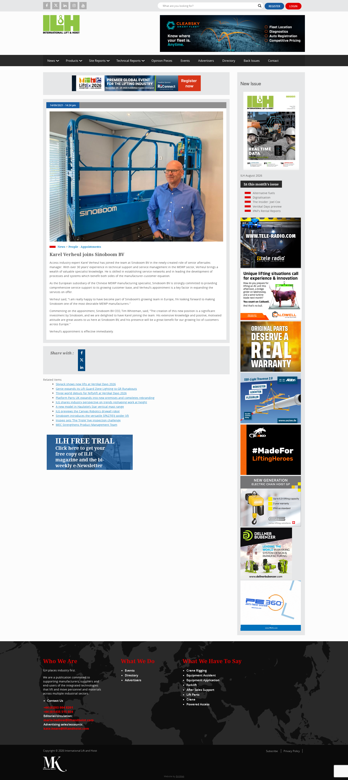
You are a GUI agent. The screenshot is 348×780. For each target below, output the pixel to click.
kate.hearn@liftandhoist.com (66, 728)
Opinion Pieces (161, 61)
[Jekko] (270, 474)
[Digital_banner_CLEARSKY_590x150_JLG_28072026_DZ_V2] (232, 33)
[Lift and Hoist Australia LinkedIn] (81, 367)
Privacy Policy (292, 751)
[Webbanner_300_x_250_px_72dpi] (270, 267)
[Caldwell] (271, 319)
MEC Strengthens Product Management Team (86, 425)
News (51, 61)
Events (185, 61)
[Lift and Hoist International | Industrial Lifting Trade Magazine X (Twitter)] (55, 5)
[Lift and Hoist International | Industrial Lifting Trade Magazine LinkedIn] (64, 5)
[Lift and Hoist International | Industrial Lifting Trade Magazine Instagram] (74, 5)
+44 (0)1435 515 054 (58, 711)
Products (72, 61)
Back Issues (252, 61)
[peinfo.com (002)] (270, 630)
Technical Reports (128, 61)
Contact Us (55, 701)
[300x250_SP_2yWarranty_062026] (270, 371)
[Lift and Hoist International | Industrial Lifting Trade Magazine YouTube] (83, 5)
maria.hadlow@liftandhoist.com (69, 720)
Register (274, 6)
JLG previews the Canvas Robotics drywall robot (88, 411)
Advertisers (206, 61)
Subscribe (272, 751)
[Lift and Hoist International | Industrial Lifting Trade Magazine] (63, 33)
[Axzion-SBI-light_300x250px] (270, 422)
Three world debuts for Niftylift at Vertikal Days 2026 (91, 393)
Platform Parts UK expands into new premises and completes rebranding (105, 398)
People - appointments (84, 247)
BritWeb (180, 776)
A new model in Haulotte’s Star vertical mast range (90, 407)
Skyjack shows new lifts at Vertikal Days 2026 (86, 384)
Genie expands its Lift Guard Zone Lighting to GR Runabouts (96, 389)
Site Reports (97, 61)
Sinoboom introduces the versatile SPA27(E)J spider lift (92, 416)
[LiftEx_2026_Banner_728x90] (136, 83)
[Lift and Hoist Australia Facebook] (81, 353)
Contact (273, 61)
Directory (228, 61)
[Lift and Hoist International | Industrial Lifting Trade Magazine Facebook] (46, 5)
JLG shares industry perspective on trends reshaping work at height (101, 402)
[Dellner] (266, 578)
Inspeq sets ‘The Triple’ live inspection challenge (88, 420)
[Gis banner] (270, 525)
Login (293, 6)
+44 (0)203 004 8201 (58, 707)
